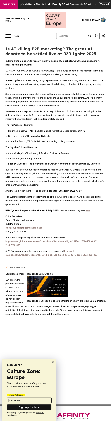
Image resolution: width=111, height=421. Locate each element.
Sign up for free (29, 407)
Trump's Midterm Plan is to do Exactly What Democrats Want (52, 4)
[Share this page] (104, 36)
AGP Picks (9, 4)
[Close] (53, 362)
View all (104, 4)
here (88, 210)
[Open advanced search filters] (96, 36)
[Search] (89, 36)
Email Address (15, 395)
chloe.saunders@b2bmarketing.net (23, 227)
